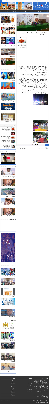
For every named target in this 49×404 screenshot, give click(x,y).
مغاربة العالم (36, 395)
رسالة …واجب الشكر (12, 316)
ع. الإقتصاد (31, 11)
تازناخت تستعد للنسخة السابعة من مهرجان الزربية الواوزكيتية (9, 90)
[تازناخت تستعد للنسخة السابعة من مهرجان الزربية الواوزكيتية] (8, 85)
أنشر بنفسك (30, 383)
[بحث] (1, 1)
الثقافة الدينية (40, 383)
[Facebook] (8, 0)
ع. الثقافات (37, 11)
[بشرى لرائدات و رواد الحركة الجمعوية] (8, 325)
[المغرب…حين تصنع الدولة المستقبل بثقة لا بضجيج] (8, 172)
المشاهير (43, 386)
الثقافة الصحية (37, 383)
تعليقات (7, 125)
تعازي (38, 387)
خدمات (2, 11)
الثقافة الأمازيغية (41, 382)
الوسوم (3, 125)
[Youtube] (6, 0)
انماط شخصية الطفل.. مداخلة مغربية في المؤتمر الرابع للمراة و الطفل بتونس (9, 371)
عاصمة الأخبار (42, 11)
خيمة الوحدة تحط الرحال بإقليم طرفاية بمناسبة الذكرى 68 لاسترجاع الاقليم (5, 146)
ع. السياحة (22, 11)
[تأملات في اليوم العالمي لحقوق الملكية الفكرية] (8, 211)
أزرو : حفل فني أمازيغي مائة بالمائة (10, 121)
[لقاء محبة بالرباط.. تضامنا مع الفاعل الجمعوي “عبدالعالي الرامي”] (8, 75)
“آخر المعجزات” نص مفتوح (11, 205)
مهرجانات (38, 396)
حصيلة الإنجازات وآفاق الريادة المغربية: (9, 186)
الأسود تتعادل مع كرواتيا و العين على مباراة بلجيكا (9, 276)
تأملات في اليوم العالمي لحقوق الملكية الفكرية (8, 215)
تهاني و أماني (46, 388)
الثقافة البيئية (36, 382)
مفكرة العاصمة (45, 396)
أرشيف (39, 380)
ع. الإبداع (12, 11)
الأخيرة (14, 125)
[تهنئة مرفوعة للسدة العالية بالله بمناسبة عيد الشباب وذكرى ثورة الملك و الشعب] (8, 335)
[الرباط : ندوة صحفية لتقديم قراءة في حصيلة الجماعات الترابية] (8, 106)
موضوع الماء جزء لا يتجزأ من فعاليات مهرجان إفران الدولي (8, 24)
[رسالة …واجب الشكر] (8, 312)
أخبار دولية (46, 380)
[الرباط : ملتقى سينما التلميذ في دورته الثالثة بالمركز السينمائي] (8, 301)
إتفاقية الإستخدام (29, 389)
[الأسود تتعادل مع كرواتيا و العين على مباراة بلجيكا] (8, 271)
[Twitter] (7, 0)
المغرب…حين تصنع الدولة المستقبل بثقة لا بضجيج (9, 177)
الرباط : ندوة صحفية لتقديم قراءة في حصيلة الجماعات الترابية (8, 111)
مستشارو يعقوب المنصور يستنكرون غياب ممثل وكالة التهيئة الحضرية (8, 56)
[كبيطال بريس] (24, 6)
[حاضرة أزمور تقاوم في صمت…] (8, 192)
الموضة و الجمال (39, 386)
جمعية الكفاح (37, 388)
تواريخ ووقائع (41, 388)
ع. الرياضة (7, 11)
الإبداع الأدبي (42, 381)
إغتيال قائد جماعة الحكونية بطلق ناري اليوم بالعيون (42, 148)
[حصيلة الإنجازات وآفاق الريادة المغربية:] (8, 182)
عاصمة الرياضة (43, 392)
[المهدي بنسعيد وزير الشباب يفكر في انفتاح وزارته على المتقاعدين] (8, 30)
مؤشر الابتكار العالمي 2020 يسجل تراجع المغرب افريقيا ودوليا (8, 296)
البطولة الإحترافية (45, 382)
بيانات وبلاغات (42, 387)
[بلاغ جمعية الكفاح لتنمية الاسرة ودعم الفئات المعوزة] (8, 345)
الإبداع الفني (39, 381)
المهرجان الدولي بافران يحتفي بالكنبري (22, 148)
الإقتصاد (35, 381)
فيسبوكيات (36, 393)
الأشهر (11, 125)
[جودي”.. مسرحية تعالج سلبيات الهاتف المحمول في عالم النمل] (8, 41)
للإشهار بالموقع (29, 386)
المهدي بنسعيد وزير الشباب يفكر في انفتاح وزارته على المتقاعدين (9, 35)
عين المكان (41, 393)
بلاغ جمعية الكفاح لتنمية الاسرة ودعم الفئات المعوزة (8, 350)
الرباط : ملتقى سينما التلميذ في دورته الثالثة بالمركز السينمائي (8, 306)
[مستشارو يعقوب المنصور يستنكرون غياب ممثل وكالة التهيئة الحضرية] (8, 51)
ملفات (41, 396)
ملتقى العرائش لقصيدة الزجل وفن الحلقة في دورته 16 (8, 101)
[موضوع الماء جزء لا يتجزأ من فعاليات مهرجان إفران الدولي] (8, 20)
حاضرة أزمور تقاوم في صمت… (10, 196)
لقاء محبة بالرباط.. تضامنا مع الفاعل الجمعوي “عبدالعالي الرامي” (8, 80)
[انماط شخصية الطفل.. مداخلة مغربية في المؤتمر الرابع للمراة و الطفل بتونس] (8, 366)
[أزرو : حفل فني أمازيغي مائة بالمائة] (8, 117)
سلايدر (46, 391)
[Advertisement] (33, 56)
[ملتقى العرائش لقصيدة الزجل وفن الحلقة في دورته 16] (8, 96)
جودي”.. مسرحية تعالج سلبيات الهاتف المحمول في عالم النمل (8, 45)
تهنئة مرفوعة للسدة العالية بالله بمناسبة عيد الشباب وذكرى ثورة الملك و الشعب (8, 340)
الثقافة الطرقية (13, 386)
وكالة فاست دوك (3, 400)
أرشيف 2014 (36, 380)
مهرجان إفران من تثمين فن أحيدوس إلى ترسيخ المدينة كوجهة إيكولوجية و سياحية (22, 44)
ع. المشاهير (17, 11)
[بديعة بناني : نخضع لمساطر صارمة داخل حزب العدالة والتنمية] (8, 356)
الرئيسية (47, 11)
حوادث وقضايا (42, 390)
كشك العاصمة (41, 395)
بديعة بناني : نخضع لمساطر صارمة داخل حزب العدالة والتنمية (8, 361)
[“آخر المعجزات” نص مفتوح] (8, 201)
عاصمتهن (27, 11)
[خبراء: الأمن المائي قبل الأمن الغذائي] (8, 61)
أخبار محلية (42, 380)
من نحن (30, 380)
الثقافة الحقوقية (45, 383)
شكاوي (43, 391)
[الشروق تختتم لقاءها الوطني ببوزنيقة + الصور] (8, 281)
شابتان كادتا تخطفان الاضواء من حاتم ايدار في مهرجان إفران (6, 133)
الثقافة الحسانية (13, 392)
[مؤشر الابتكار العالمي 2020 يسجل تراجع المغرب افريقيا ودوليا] (8, 291)
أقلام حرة (46, 381)
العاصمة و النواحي (43, 385)
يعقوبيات (46, 397)
